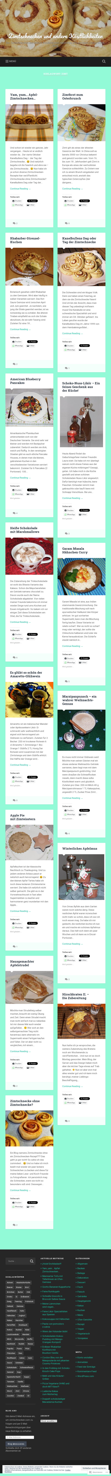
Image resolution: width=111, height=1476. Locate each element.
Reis (20, 1353)
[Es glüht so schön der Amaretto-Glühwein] (29, 700)
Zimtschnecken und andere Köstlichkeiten (56, 36)
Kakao (9, 1320)
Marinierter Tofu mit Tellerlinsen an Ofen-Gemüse (52, 1279)
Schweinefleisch (26, 1367)
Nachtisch (11, 1344)
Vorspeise (82, 1338)
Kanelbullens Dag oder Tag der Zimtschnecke (79, 240)
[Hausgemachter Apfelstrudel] (29, 987)
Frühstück (29, 1301)
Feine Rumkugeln (51, 1291)
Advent (10, 1282)
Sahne (21, 1358)
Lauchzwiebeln (13, 1334)
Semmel (10, 1372)
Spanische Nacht (13, 1377)
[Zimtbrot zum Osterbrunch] (81, 122)
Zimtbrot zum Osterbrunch (72, 96)
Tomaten (10, 1381)
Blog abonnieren (16, 1444)
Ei (16, 1297)
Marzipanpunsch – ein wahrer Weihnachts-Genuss (79, 700)
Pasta (19, 1348)
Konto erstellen (85, 1357)
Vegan (80, 1328)
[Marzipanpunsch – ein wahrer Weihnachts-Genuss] (81, 730)
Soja (19, 1372)
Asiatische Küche (23, 1282)
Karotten (19, 1320)
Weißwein (25, 1386)
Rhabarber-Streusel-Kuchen (25, 240)
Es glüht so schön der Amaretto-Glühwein (26, 674)
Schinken (19, 1363)
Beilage (81, 1273)
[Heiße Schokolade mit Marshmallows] (29, 556)
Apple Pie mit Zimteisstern (22, 817)
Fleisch (81, 1291)
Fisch (80, 1287)
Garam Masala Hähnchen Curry (75, 550)
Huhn (22, 1311)
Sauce (9, 1363)
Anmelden (82, 1362)
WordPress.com (85, 1376)
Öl (28, 1396)
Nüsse (30, 1344)
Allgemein (82, 1263)
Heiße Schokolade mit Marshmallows (24, 530)
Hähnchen (11, 1315)
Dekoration (83, 1277)
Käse (27, 1330)
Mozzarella (19, 1339)
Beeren (10, 1287)
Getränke (82, 1296)
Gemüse (20, 1306)
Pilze (27, 1348)
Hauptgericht (84, 1301)
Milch (9, 1339)
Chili (28, 1292)
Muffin (29, 1339)
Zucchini (10, 1396)
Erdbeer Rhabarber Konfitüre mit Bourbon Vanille (51, 1349)
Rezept (80, 1324)
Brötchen (10, 1292)
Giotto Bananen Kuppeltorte (56, 1286)
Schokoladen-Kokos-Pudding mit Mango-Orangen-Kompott (53, 1339)
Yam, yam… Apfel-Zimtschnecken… (24, 96)
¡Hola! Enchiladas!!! (51, 1263)
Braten (19, 1287)
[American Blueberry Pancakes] (29, 408)
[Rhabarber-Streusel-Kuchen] (29, 266)
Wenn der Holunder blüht (54, 1331)
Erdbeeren (25, 1297)
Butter (20, 1292)
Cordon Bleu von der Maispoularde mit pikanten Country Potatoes (55, 1360)
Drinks (9, 1297)
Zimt (17, 1391)
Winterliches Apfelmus (79, 848)
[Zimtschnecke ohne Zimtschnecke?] (29, 1128)
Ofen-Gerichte (84, 1319)
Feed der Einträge (86, 1366)
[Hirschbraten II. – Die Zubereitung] (81, 1021)
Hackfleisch (11, 1311)
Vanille (20, 1381)
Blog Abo (11, 1410)
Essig (9, 1301)
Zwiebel (20, 1396)
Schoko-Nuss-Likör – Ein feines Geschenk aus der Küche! (81, 386)
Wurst (9, 1391)
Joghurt (22, 1315)
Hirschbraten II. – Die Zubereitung (75, 996)
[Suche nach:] (20, 1261)
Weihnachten (12, 1386)
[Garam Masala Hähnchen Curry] (81, 576)
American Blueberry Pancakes (25, 381)
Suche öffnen (103, 61)
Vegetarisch (83, 1333)
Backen (81, 1268)
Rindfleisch (11, 1358)
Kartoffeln (11, 1325)
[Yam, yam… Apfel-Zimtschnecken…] (29, 122)
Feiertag (18, 1301)
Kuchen (19, 1330)
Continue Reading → (20, 188)
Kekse (80, 1305)
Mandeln (25, 1334)
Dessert (81, 1282)
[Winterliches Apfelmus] (81, 877)
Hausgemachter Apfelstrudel (22, 963)
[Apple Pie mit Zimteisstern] (29, 842)
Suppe (26, 1377)
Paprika (10, 1348)
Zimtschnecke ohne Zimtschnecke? (25, 1103)
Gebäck (10, 1306)
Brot (27, 1287)
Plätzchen (11, 1353)
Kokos (9, 1330)
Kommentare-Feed (87, 1371)
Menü (12, 61)
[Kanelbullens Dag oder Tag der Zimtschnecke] (81, 267)
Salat (30, 1358)
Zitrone (26, 1391)
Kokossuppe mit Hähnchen (55, 1319)
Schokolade (12, 1367)
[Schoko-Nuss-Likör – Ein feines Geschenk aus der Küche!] (81, 421)
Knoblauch (23, 1325)
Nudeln (21, 1344)
